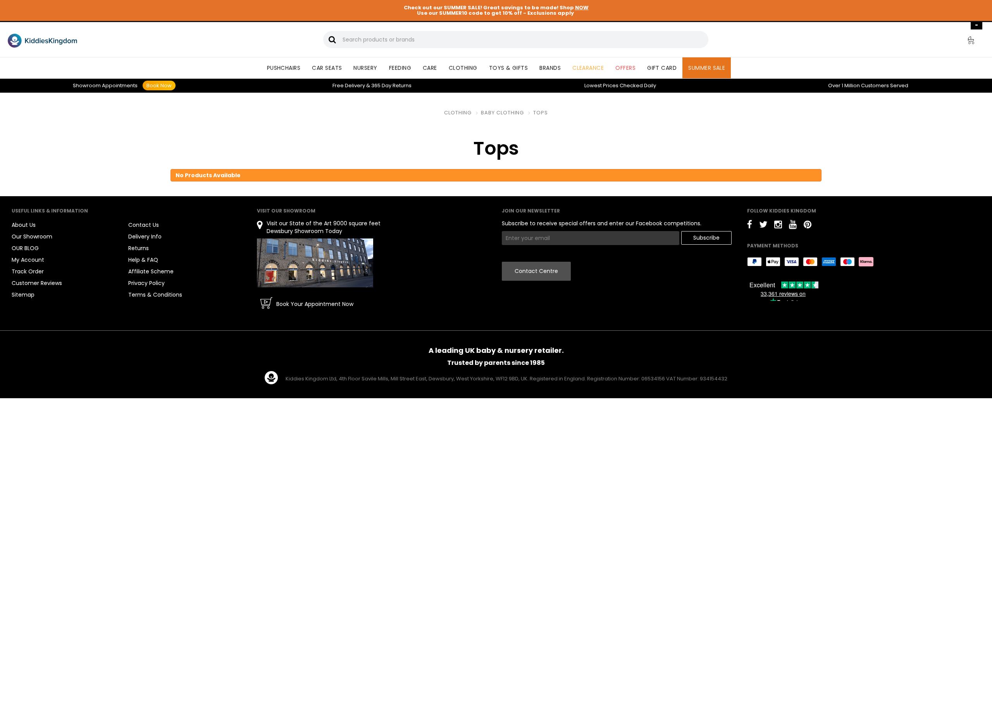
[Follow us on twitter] (763, 226)
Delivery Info (145, 236)
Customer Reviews (37, 283)
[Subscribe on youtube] (793, 226)
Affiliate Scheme (151, 271)
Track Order (28, 271)
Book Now (159, 85)
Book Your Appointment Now (314, 304)
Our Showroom (32, 236)
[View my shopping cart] (965, 41)
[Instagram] (778, 226)
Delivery (348, 85)
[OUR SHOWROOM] (315, 262)
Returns (391, 85)
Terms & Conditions (155, 295)
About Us (24, 225)
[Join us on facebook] (749, 226)
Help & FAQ (143, 260)
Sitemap (23, 295)
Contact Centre (536, 271)
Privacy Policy (146, 283)
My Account (28, 260)
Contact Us (143, 225)
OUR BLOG (25, 248)
